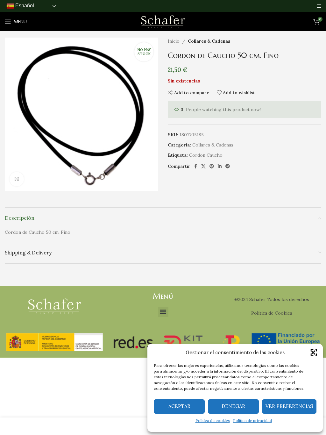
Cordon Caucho (206, 155)
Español (24, 5)
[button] (313, 352)
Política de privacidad (252, 420)
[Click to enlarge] (17, 179)
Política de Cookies (271, 313)
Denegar (233, 406)
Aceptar (179, 406)
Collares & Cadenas (209, 41)
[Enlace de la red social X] (203, 166)
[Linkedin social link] (219, 166)
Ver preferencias (289, 406)
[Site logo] (163, 21)
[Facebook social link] (195, 166)
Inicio (174, 41)
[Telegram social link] (227, 166)
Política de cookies (212, 420)
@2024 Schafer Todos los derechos (271, 299)
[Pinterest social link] (212, 166)
